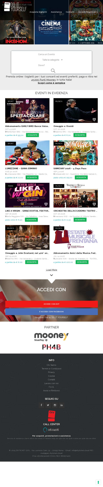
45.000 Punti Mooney (43, 79)
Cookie (51, 376)
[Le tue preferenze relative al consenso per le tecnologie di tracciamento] (98, 482)
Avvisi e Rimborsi (51, 391)
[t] (48, 405)
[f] (41, 405)
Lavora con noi (51, 383)
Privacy (51, 372)
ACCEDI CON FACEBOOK (52, 312)
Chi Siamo (51, 365)
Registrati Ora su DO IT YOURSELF (51, 317)
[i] (62, 405)
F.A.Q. (51, 387)
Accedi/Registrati (87, 12)
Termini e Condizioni (51, 369)
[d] (55, 405)
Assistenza (56, 12)
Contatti (70, 12)
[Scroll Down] (51, 272)
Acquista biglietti (38, 12)
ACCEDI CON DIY (51, 304)
